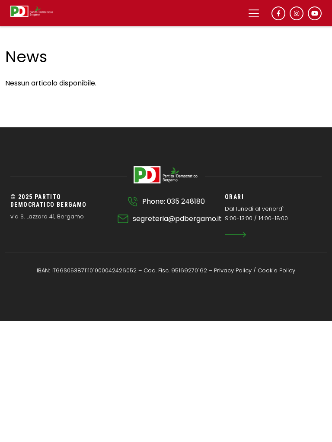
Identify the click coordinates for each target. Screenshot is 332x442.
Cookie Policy (276, 270)
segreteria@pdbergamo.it (177, 219)
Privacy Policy (233, 270)
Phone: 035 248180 (173, 201)
